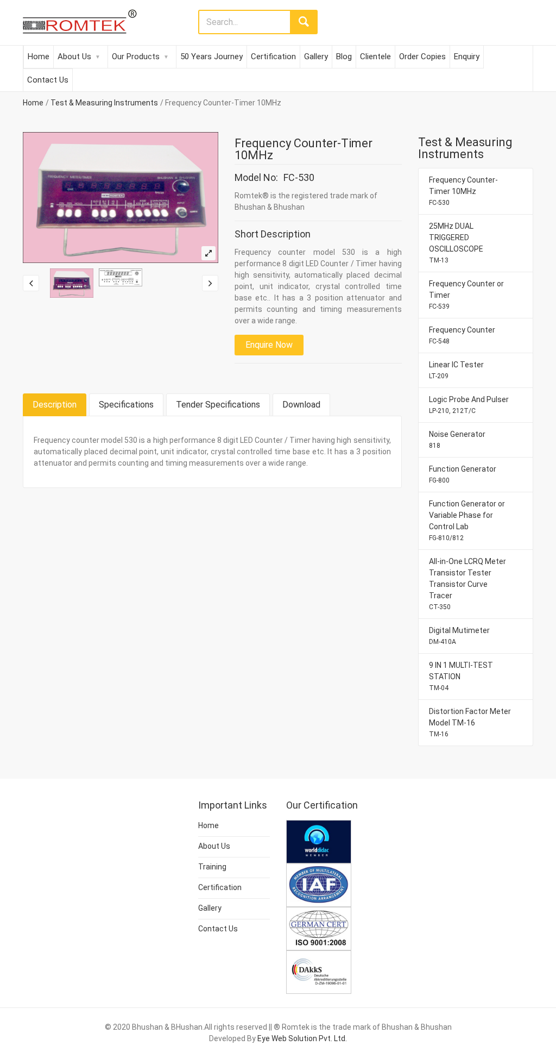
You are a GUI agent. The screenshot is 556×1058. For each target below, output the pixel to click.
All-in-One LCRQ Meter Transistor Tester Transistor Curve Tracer (467, 584)
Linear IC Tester (456, 370)
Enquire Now (269, 345)
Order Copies (422, 56)
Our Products (136, 56)
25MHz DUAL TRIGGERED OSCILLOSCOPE (456, 243)
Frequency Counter (462, 335)
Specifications (126, 404)
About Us (74, 56)
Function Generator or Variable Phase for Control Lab (467, 520)
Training (212, 866)
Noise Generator (457, 439)
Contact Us (47, 80)
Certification (273, 56)
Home (38, 56)
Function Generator (462, 474)
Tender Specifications (218, 404)
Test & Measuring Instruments (104, 102)
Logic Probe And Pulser (469, 405)
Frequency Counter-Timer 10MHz (463, 191)
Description (55, 404)
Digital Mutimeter (459, 636)
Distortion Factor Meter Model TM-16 (470, 722)
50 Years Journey (211, 56)
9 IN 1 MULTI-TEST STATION (461, 676)
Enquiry (466, 56)
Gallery (316, 56)
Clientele (375, 56)
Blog (344, 56)
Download (301, 404)
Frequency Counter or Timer (466, 294)
